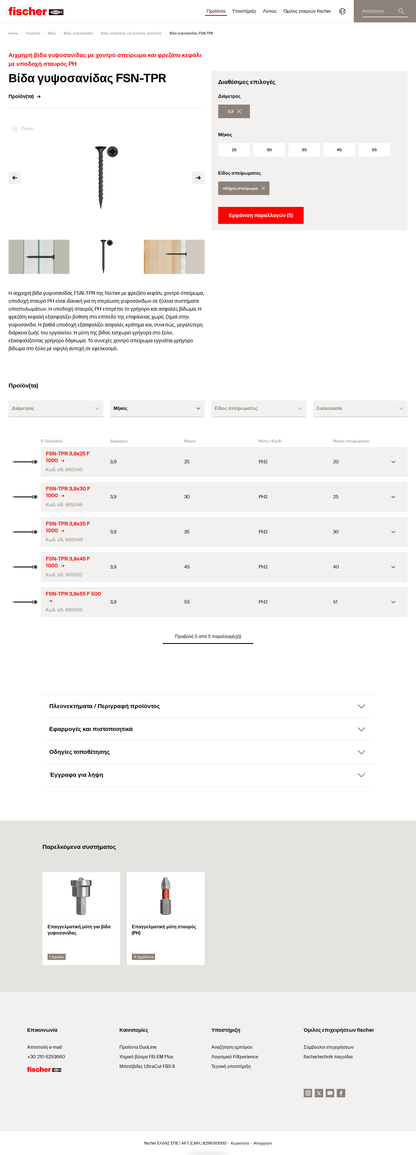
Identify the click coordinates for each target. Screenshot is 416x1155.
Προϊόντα (33, 33)
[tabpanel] (38, 257)
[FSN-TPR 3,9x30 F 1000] (24, 497)
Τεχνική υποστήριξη (231, 1066)
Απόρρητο (263, 1143)
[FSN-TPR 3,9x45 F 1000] (24, 567)
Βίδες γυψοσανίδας (78, 33)
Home (13, 33)
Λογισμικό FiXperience (234, 1057)
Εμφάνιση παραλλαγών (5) (261, 215)
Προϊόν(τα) (21, 96)
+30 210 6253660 (46, 1057)
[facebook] (341, 1093)
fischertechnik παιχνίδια (328, 1057)
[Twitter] (319, 1093)
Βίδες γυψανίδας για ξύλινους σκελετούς (131, 33)
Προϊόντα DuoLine (137, 1047)
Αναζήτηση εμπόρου (231, 1047)
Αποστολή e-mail (44, 1047)
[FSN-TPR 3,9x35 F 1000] (24, 532)
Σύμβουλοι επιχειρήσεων (329, 1047)
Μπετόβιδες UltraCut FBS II (147, 1066)
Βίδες (52, 33)
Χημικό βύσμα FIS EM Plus (146, 1057)
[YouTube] (330, 1093)
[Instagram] (308, 1093)
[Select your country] (342, 11)
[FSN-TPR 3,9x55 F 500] (24, 602)
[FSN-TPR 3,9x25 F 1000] (24, 462)
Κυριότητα (240, 1143)
